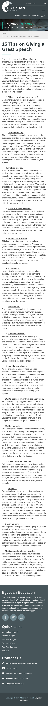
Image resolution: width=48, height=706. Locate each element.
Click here (24, 679)
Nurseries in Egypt (9, 640)
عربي (43, 16)
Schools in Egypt (8, 636)
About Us (35, 16)
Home (4, 34)
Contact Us (26, 16)
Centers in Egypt (8, 643)
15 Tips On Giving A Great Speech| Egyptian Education (21, 36)
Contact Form (11, 668)
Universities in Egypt (10, 632)
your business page (16, 684)
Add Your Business (9, 647)
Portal (17, 16)
